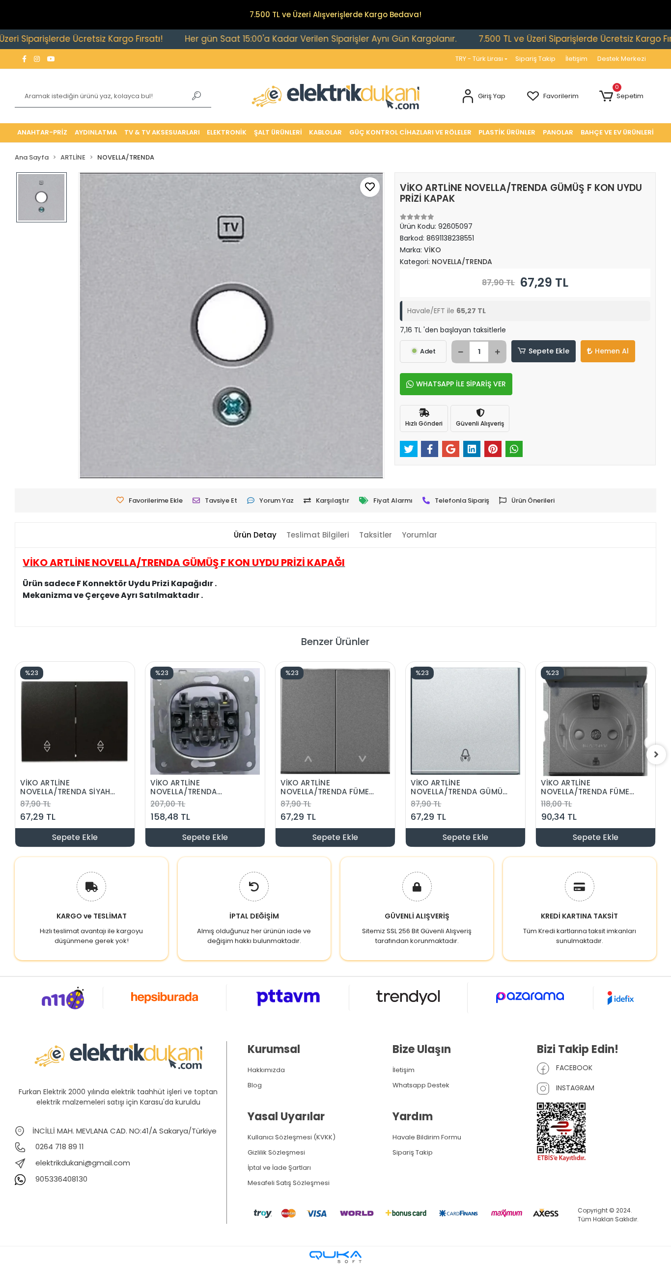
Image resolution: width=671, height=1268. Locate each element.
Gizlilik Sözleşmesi (276, 1152)
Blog (255, 1085)
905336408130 (60, 1179)
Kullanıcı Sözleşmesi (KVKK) (292, 1137)
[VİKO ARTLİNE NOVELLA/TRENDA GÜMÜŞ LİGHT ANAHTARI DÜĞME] (465, 721)
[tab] (255, 535)
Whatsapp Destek (420, 1085)
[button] (483, 96)
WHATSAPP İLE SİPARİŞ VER (461, 384)
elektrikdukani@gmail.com (82, 1163)
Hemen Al (612, 351)
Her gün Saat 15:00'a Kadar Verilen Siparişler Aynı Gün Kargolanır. (280, 39)
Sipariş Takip (535, 58)
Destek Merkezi (621, 58)
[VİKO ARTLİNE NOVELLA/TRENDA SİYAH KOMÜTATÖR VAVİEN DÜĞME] (75, 721)
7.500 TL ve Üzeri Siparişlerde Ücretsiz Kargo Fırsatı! (544, 39)
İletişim (576, 58)
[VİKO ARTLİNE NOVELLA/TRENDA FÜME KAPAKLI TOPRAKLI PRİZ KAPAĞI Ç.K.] (595, 721)
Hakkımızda (266, 1070)
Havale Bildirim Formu (426, 1137)
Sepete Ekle (549, 351)
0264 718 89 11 (58, 1146)
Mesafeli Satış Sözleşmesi (289, 1182)
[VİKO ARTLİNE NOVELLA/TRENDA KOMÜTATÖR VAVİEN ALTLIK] (205, 721)
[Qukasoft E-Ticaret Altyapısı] (335, 1257)
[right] (656, 754)
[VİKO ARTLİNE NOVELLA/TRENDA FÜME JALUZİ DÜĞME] (335, 721)
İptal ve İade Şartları (279, 1167)
